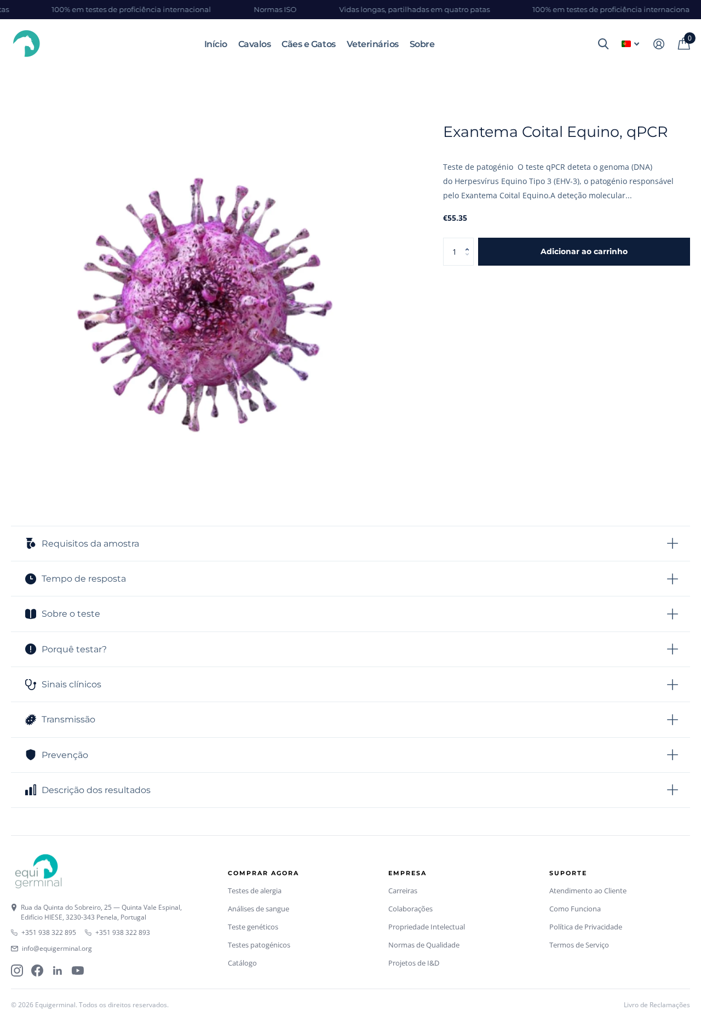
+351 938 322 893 (122, 932)
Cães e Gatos (308, 44)
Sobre (422, 44)
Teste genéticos (253, 927)
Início (215, 44)
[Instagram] (17, 970)
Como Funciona (575, 909)
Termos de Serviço (579, 945)
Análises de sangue (258, 909)
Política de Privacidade (585, 927)
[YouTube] (78, 970)
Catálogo (242, 963)
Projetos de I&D (413, 963)
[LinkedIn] (57, 970)
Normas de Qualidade (423, 945)
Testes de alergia (254, 890)
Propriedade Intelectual (426, 927)
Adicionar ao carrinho (584, 251)
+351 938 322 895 (48, 932)
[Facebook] (37, 970)
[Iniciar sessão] (658, 44)
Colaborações (410, 909)
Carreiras (402, 890)
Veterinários (373, 44)
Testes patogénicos (259, 945)
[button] (469, 241)
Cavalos (254, 44)
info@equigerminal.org (57, 948)
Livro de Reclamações (657, 1004)
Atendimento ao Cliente (588, 890)
